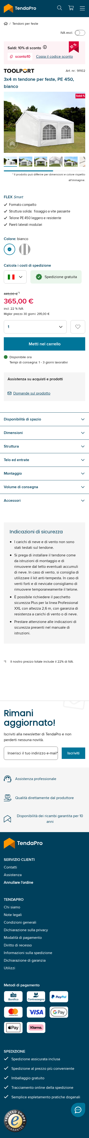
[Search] (59, 8)
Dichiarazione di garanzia (25, 960)
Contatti (10, 867)
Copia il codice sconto (54, 56)
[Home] (6, 23)
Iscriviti (73, 753)
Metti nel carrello (45, 344)
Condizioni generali (20, 922)
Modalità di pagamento (23, 937)
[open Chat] (78, 1110)
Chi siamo (12, 907)
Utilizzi (9, 968)
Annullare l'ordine (18, 882)
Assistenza (13, 875)
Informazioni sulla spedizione (28, 952)
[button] (71, 7)
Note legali (13, 914)
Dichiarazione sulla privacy (26, 930)
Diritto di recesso (18, 945)
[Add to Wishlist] (77, 326)
